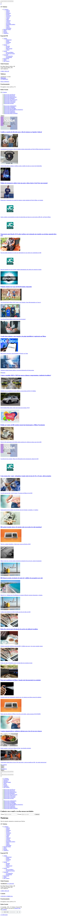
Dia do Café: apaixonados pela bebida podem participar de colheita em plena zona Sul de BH (21, 442)
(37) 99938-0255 (4, 78)
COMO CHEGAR (5, 71)
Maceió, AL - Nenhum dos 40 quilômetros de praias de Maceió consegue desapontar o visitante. (22, 595)
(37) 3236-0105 (10, 883)
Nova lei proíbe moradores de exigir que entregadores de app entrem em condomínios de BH (21, 252)
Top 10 (7, 43)
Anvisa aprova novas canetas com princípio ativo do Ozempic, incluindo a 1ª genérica (19, 509)
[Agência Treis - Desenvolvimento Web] (16, 908)
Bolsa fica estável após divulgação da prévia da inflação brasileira (19, 629)
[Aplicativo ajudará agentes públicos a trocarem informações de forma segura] (10, 367)
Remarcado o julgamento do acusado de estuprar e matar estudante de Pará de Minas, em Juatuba (22, 200)
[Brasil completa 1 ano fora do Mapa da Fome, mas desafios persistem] (9, 745)
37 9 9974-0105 (4, 914)
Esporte (7, 14)
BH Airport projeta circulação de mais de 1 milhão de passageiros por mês (22, 578)
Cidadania (8, 20)
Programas (8, 42)
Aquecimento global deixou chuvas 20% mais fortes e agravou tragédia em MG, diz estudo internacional (23, 762)
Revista (7, 47)
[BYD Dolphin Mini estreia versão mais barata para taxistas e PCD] (10, 405)
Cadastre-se (5, 33)
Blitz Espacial (9, 48)
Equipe (7, 41)
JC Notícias (5, 9)
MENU (2, 115)
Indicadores (8, 28)
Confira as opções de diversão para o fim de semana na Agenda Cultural (21, 132)
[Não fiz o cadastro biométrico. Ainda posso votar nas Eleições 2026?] (11, 541)
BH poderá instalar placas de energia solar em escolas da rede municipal (21, 527)
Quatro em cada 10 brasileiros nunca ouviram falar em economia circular (16, 663)
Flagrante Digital (7, 29)
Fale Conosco (6, 61)
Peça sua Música (9, 52)
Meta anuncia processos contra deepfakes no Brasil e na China (14, 353)
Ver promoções (9, 56)
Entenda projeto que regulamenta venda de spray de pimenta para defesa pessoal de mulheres (21, 697)
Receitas (8, 46)
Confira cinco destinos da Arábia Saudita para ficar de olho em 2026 (15, 611)
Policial (7, 11)
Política (7, 25)
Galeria (7, 49)
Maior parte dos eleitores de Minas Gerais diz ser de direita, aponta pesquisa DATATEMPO (21, 714)
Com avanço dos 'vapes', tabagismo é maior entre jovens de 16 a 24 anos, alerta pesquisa (26, 476)
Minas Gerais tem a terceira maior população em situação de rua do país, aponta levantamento (21, 560)
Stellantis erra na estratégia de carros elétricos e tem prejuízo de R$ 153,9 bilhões (18, 391)
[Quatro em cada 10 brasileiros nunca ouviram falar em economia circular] (9, 660)
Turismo (8, 21)
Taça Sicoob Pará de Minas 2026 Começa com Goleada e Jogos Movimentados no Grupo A (21, 302)
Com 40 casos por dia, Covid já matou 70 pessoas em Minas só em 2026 (16, 493)
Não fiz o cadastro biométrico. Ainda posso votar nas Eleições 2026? (16, 544)
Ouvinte (5, 51)
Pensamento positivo (10, 24)
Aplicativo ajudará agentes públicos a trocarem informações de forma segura (17, 370)
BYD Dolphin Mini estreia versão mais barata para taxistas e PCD (15, 407)
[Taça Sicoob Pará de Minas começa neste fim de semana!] (10, 316)
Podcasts (5, 31)
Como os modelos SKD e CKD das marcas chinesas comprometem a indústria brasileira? (26, 375)
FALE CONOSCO (5, 81)
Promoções (5, 54)
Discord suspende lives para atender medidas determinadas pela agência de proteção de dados (21, 269)
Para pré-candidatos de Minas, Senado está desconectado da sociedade (21, 680)
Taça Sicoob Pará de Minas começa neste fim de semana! (13, 319)
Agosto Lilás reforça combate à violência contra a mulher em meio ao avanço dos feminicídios (21, 165)
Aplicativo (5, 781)
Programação (6, 58)
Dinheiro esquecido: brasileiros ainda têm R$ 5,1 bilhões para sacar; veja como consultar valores (22, 646)
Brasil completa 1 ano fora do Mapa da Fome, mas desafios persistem (16, 748)
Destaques (8, 13)
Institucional (8, 39)
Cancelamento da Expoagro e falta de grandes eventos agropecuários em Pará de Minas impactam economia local (25, 149)
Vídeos (4, 30)
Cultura (7, 18)
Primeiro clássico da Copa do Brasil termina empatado (16, 286)
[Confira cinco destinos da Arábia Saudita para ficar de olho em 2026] (10, 609)
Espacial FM (6, 779)
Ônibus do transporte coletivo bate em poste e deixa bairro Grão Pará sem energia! (24, 183)
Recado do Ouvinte (10, 53)
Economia (8, 23)
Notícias (8, 10)
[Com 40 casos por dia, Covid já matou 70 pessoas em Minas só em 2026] (10, 490)
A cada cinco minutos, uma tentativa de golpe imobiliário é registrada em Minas (23, 336)
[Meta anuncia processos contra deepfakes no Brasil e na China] (9, 351)
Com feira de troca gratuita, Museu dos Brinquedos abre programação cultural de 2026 (19, 458)
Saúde (7, 19)
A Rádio (5, 38)
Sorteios (8, 26)
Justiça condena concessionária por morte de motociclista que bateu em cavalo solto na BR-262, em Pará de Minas (26, 217)
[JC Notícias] (4, 92)
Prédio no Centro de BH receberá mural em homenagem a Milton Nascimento (23, 425)
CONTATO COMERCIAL (7, 896)
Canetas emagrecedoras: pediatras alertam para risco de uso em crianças (21, 731)
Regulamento (9, 57)
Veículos (8, 16)
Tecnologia (8, 15)
